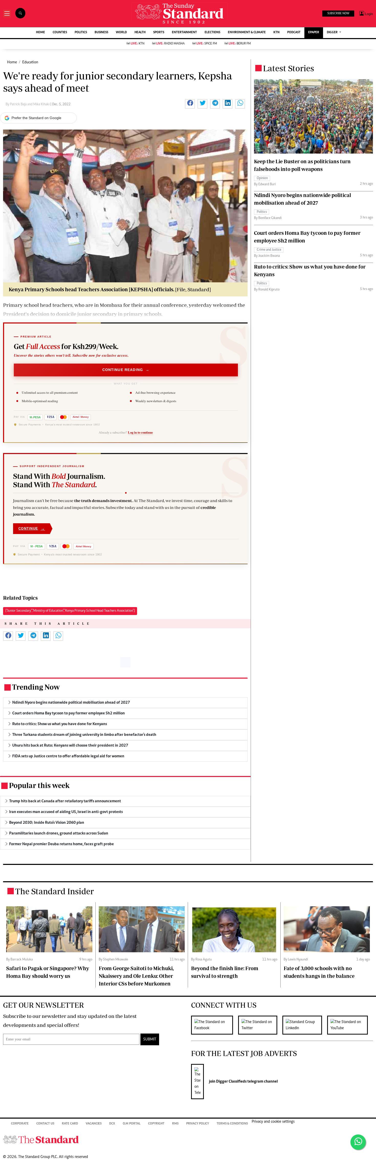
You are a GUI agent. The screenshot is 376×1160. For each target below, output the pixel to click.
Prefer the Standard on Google (36, 118)
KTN (276, 32)
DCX (112, 1124)
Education (30, 62)
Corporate (20, 1124)
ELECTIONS (212, 32)
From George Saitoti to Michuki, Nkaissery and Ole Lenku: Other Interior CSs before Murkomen (136, 976)
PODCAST (294, 32)
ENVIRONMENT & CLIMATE (247, 32)
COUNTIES (60, 32)
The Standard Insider (54, 891)
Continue (31, 528)
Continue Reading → (126, 370)
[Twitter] (260, 1025)
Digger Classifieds (231, 1082)
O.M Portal (131, 1124)
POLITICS (81, 32)
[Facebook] (214, 1025)
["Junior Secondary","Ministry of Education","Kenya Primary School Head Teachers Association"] (70, 611)
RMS (175, 1124)
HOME (40, 32)
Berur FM (240, 43)
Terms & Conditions (232, 1124)
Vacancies (94, 1124)
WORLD (121, 32)
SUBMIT (149, 1039)
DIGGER (332, 32)
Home (12, 62)
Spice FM (206, 43)
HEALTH (140, 32)
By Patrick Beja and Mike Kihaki (28, 104)
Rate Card (70, 1124)
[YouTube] (350, 1025)
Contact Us (45, 1124)
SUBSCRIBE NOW (338, 13)
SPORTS (158, 32)
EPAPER (313, 32)
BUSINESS (101, 32)
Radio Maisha (170, 43)
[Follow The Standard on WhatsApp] (358, 1142)
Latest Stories (288, 68)
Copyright (156, 1124)
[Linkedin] (304, 1025)
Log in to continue (140, 432)
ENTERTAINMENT (184, 32)
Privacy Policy (197, 1124)
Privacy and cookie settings (273, 1122)
